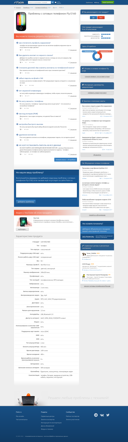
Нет (101, 17)
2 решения (73, 62)
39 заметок (97, 155)
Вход (97, 2)
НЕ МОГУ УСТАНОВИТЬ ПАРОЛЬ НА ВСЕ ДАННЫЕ (40, 145)
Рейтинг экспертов (72, 416)
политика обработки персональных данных (56, 436)
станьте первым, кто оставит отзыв (97, 76)
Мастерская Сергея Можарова (97, 275)
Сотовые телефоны (41, 7)
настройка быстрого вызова (31, 124)
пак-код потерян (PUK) (28, 113)
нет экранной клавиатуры (30, 91)
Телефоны (26, 7)
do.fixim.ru (88, 236)
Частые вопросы (22, 419)
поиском (33, 178)
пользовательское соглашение (34, 436)
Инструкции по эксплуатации (51, 423)
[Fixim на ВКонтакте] (102, 415)
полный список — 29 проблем (66, 159)
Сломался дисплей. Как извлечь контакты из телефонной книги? (46, 68)
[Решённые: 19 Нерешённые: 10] (97, 62)
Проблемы (89, 2)
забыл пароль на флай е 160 (31, 78)
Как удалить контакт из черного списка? (36, 55)
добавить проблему (26, 202)
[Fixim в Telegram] (96, 415)
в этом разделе (59, 2)
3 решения (73, 85)
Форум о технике (47, 429)
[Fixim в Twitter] (108, 415)
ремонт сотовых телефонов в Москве (97, 286)
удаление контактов (27, 135)
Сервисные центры (47, 416)
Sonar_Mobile (91, 253)
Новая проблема (107, 2)
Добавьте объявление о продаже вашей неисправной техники (96, 230)
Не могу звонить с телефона (31, 101)
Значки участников (72, 419)
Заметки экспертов (47, 419)
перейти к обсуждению (97, 215)
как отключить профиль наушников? (34, 43)
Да (93, 17)
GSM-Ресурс (86, 264)
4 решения (73, 50)
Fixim (20, 2)
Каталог (18, 7)
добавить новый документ (97, 93)
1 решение (73, 73)
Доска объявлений (47, 426)
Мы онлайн (20, 416)
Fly (54, 7)
